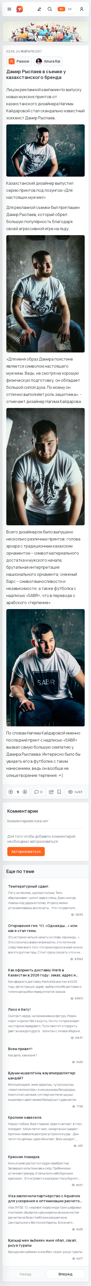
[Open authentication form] (81, 9)
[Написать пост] (39, 9)
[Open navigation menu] (9, 9)
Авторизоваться (26, 851)
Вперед (66, 1274)
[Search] (49, 9)
